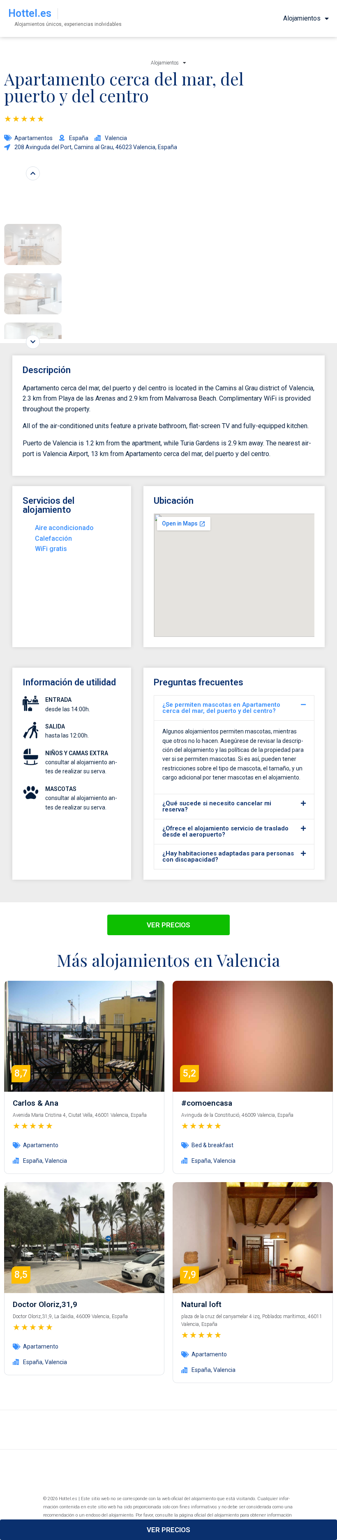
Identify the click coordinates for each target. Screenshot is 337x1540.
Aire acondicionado (64, 528)
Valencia (56, 1160)
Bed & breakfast (212, 1145)
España (32, 1160)
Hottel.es (29, 13)
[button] (234, 708)
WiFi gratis (51, 549)
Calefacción (53, 538)
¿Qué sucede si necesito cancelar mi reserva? (216, 806)
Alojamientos (302, 18)
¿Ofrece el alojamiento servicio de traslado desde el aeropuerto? (225, 831)
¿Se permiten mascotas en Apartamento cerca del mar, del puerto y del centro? (221, 708)
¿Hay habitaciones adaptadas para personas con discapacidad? (228, 856)
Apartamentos (33, 138)
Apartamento (40, 1145)
